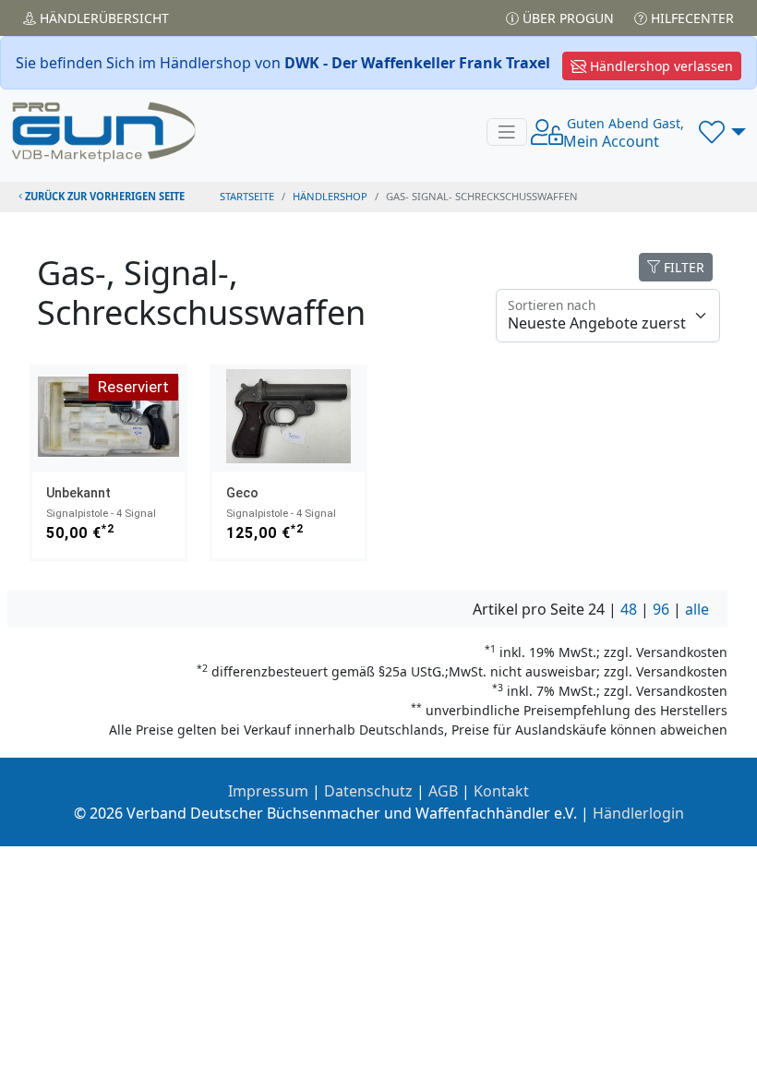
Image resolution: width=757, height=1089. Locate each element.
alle (697, 609)
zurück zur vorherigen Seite (103, 196)
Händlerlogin (638, 813)
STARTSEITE (247, 196)
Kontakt (501, 791)
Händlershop (330, 196)
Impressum (268, 791)
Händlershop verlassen (659, 66)
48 (628, 609)
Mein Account (623, 132)
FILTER (682, 267)
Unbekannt (78, 492)
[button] (722, 132)
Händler (102, 18)
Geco (242, 492)
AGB (443, 791)
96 (661, 609)
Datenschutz (368, 791)
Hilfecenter (690, 18)
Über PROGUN (566, 18)
